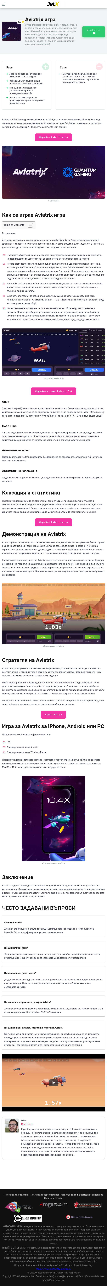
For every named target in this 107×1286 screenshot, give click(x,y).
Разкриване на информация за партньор (81, 1194)
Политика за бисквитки (16, 1194)
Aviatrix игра (53, 714)
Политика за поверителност (44, 1194)
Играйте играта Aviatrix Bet (53, 391)
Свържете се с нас (53, 1198)
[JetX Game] (53, 4)
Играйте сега (93, 30)
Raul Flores (27, 1124)
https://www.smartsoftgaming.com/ (53, 1269)
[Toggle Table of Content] (29, 225)
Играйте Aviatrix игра (53, 137)
